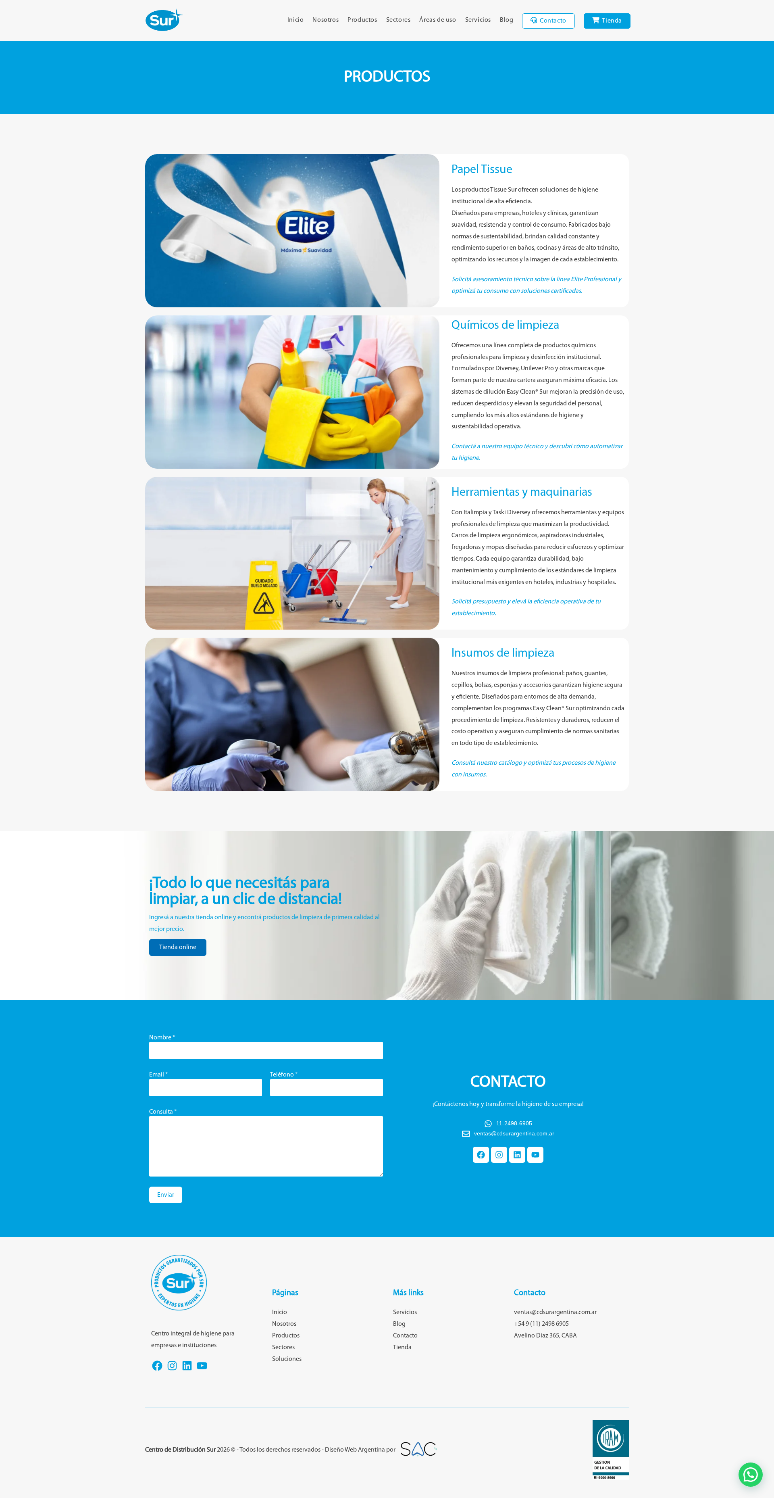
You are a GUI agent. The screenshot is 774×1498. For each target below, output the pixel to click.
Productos (286, 1336)
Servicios (405, 1312)
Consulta (163, 1112)
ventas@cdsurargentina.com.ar (555, 1312)
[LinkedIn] (187, 1370)
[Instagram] (499, 1155)
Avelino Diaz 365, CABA (545, 1336)
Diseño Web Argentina (355, 1450)
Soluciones (287, 1359)
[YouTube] (202, 1370)
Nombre (162, 1038)
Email (158, 1075)
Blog (399, 1324)
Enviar (165, 1195)
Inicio (279, 1312)
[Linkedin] (517, 1155)
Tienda (402, 1347)
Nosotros (284, 1324)
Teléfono (284, 1075)
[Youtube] (535, 1155)
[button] (751, 1475)
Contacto (405, 1336)
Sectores (283, 1347)
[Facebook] (481, 1155)
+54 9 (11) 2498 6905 (541, 1324)
